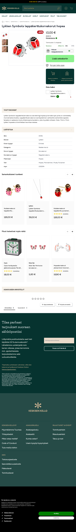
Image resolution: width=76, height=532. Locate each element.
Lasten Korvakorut (24, 21)
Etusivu (2, 21)
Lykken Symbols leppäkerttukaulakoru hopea (58, 93)
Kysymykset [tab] (21, 308)
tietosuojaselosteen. (9, 369)
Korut (35, 16)
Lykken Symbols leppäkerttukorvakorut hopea (42, 21)
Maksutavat (6, 468)
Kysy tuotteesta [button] (48, 304)
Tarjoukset (62, 16)
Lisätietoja (8, 130)
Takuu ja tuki (58, 439)
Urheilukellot (15, 16)
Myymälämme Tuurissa (11, 430)
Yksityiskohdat (10, 110)
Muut (53, 16)
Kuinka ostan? (32, 439)
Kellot (5, 16)
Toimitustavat (7, 473)
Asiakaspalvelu (32, 430)
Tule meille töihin (9, 448)
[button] (72, 174)
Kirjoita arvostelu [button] (65, 304)
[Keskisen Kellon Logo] (10, 8)
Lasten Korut (14, 21)
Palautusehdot (59, 434)
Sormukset (44, 16)
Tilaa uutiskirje (59, 348)
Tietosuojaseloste (9, 459)
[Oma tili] (66, 8)
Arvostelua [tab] (8, 308)
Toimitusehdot (59, 430)
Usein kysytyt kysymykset (37, 443)
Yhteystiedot (7, 434)
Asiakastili (30, 434)
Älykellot (27, 16)
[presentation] (46, 49)
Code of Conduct (9, 443)
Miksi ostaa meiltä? (10, 439)
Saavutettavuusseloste (11, 464)
